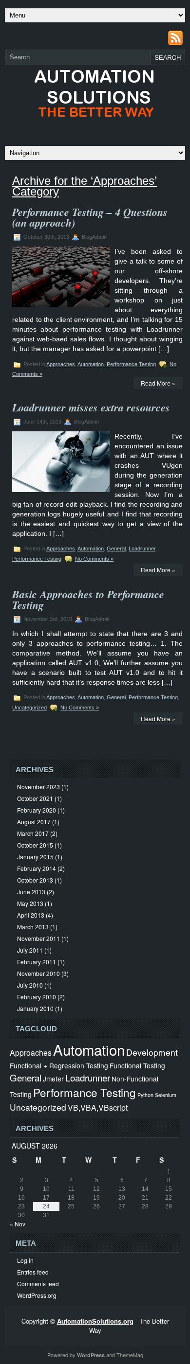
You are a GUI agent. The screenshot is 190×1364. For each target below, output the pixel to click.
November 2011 (38, 938)
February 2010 (36, 996)
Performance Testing (131, 364)
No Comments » (94, 559)
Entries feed (33, 1272)
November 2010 (38, 973)
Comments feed (38, 1283)
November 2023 (38, 786)
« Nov (17, 1224)
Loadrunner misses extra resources (91, 407)
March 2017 (33, 833)
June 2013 (31, 891)
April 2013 (30, 915)
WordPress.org (37, 1295)
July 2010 (30, 985)
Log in (25, 1260)
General (116, 548)
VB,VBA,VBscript (98, 1107)
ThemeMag (129, 1355)
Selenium (165, 1094)
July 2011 (30, 950)
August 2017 (34, 821)
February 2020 (36, 810)
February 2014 (36, 868)
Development (152, 1052)
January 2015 (35, 856)
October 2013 (35, 880)
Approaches (60, 364)
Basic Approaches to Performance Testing (88, 599)
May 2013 (30, 903)
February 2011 (36, 961)
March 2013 (33, 926)
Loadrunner (142, 548)
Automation (90, 364)
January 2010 (35, 1008)
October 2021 (35, 798)
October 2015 (35, 845)
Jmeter (53, 1078)
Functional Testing (137, 1065)
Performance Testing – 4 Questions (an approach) (90, 217)
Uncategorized (29, 707)
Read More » (158, 383)
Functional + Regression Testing (59, 1065)
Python (145, 1094)
